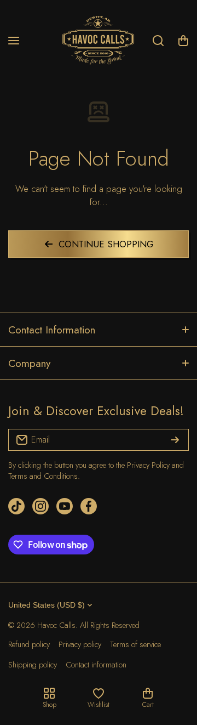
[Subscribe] (175, 440)
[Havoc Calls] (98, 40)
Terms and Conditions (43, 476)
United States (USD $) (46, 605)
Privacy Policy (148, 465)
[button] (183, 40)
